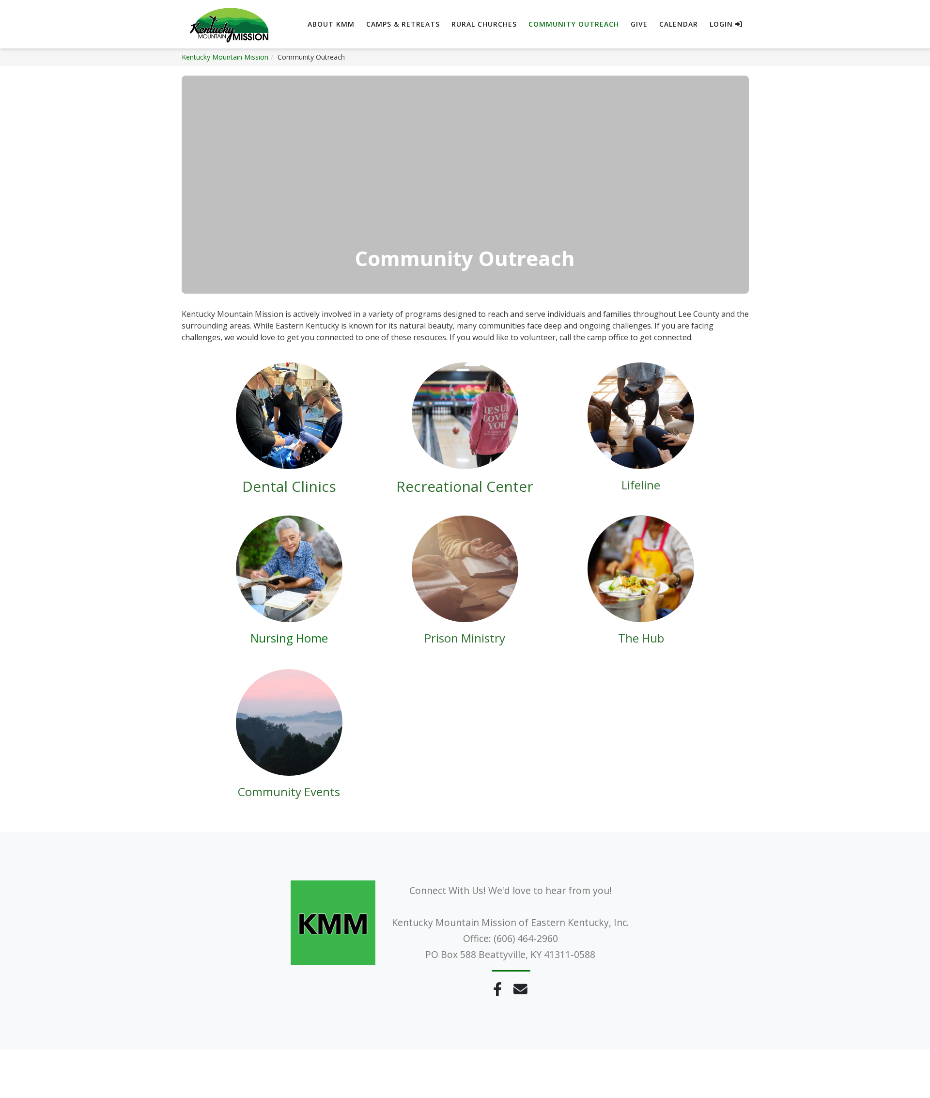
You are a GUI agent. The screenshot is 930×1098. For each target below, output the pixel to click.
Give (639, 24)
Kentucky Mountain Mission (225, 57)
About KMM (331, 24)
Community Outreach (573, 24)
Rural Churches (484, 24)
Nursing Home (289, 638)
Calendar (678, 24)
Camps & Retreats (403, 24)
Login (722, 24)
